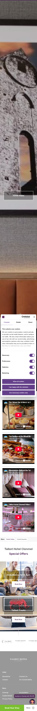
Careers (5, 680)
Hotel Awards (22, 539)
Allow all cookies (18, 381)
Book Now (18, 584)
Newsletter (6, 676)
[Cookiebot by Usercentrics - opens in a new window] (22, 317)
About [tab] (30, 322)
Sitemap (5, 692)
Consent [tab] (6, 322)
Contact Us (23, 676)
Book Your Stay (12, 708)
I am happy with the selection (18, 387)
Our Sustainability (25, 680)
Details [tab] (18, 322)
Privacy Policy (7, 699)
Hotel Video (10, 539)
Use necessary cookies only (18, 393)
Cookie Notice (7, 696)
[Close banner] (34, 317)
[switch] (32, 361)
